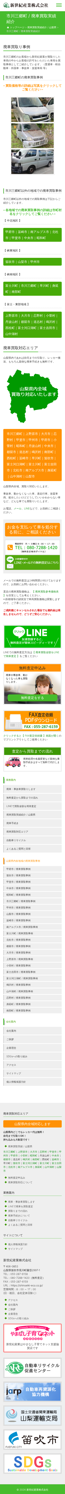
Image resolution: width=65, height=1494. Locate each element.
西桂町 (10, 328)
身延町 (38, 1166)
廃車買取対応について (20, 1182)
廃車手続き (12, 823)
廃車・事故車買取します (21, 1201)
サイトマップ (13, 1073)
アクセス (11, 1064)
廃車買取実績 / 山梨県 (20, 1146)
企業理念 (11, 1047)
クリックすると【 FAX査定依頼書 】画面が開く (31, 735)
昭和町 (41, 238)
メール (17, 508)
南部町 (16, 291)
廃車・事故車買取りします (21, 788)
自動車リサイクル (16, 840)
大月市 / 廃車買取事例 (18, 952)
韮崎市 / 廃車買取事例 (18, 920)
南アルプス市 (39, 232)
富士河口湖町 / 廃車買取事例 (22, 978)
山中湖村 (11, 334)
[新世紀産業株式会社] (25, 5)
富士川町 (11, 285)
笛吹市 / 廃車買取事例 (18, 875)
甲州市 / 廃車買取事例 (18, 907)
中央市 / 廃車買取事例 (18, 888)
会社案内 (11, 1030)
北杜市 (11, 1166)
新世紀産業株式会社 (17, 1260)
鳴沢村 (50, 322)
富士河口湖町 (27, 328)
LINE (27, 508)
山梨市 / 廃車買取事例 (18, 913)
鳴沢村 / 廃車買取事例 (18, 984)
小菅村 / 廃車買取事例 (18, 965)
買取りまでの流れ (18, 1210)
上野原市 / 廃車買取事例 (19, 959)
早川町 (44, 285)
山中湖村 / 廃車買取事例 (19, 991)
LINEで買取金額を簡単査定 (21, 806)
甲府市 (10, 232)
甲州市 (35, 262)
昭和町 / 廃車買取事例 (18, 894)
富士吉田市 (47, 328)
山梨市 (22, 262)
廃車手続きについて (19, 1215)
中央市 (28, 238)
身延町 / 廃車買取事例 (18, 1004)
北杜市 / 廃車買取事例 (18, 939)
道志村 (38, 322)
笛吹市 (10, 262)
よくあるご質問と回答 (18, 848)
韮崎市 (22, 232)
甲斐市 (16, 238)
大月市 (25, 315)
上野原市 (11, 315)
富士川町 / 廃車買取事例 (19, 933)
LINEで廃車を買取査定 (20, 1206)
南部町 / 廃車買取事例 (18, 1010)
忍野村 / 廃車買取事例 (18, 997)
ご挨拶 (10, 1039)
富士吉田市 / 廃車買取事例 (20, 971)
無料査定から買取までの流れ (22, 797)
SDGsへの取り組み (16, 1056)
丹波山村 (11, 322)
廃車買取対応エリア (17, 831)
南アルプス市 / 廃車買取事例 (22, 926)
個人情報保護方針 (16, 1081)
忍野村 (38, 315)
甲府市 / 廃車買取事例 (18, 868)
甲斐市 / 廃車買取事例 (18, 881)
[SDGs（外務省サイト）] (32, 1463)
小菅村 (50, 315)
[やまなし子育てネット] (33, 1333)
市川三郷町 (29, 285)
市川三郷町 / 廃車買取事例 (20, 901)
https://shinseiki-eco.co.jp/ (27, 1285)
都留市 (25, 322)
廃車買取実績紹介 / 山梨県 (20, 814)
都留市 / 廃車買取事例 (18, 946)
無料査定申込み (16, 1177)
